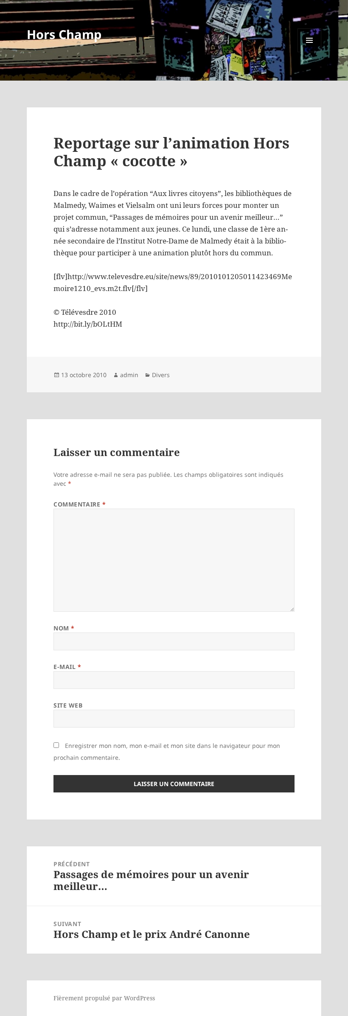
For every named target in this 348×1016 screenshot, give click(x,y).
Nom (64, 628)
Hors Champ (64, 34)
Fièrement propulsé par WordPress (104, 998)
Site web (67, 705)
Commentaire (79, 504)
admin (129, 375)
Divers (161, 375)
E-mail (67, 667)
